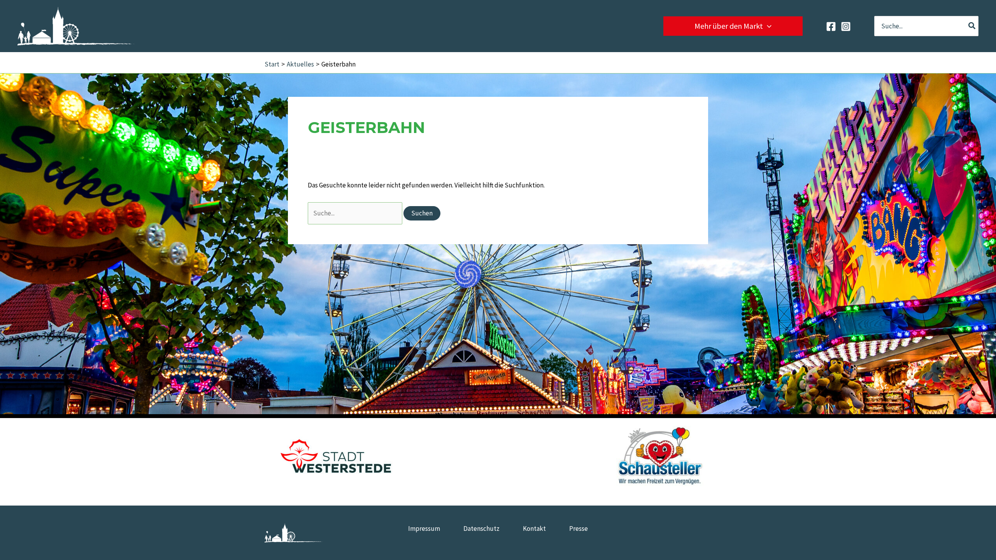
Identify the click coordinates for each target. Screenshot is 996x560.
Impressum (424, 528)
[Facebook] (831, 26)
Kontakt (534, 528)
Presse (578, 528)
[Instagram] (846, 26)
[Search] (972, 25)
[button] (767, 26)
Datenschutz (481, 528)
